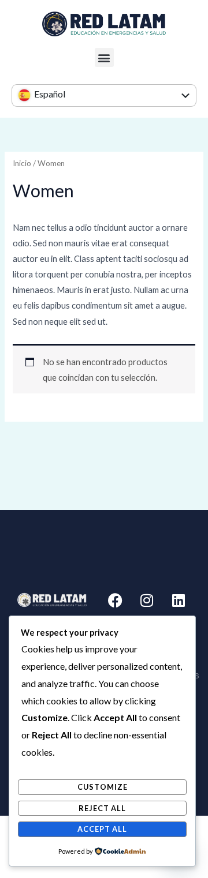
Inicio (22, 163)
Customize (102, 786)
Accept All (102, 829)
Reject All (102, 808)
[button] (104, 57)
